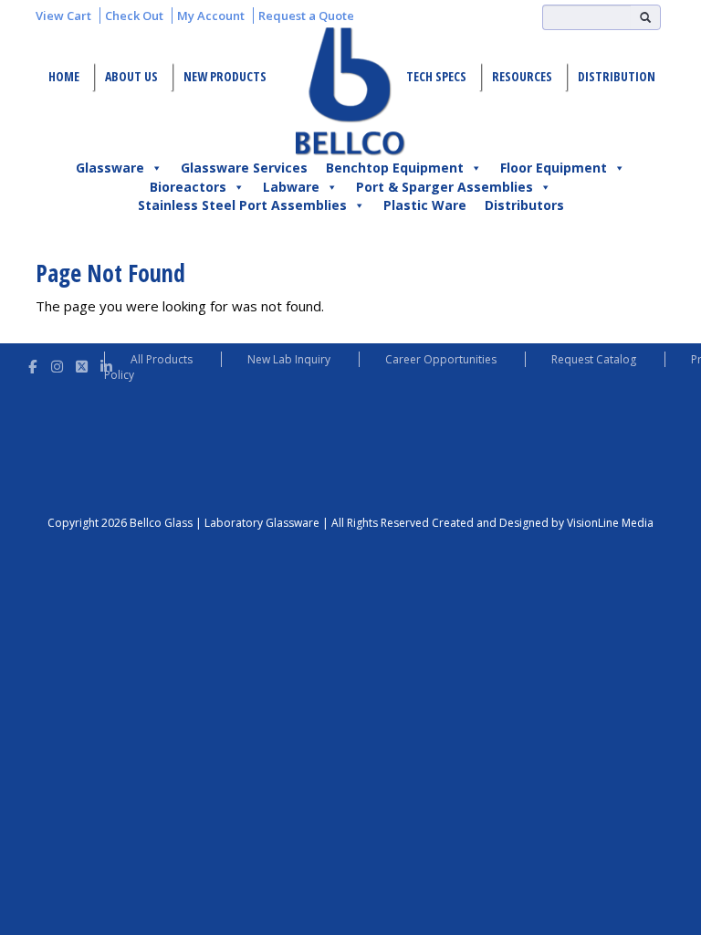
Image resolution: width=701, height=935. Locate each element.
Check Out (134, 15)
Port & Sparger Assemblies (444, 186)
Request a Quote (306, 15)
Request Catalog (593, 359)
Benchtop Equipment (395, 167)
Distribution (616, 76)
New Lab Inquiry (288, 359)
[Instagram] (57, 363)
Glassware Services (244, 167)
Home (63, 76)
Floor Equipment (553, 167)
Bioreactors (188, 186)
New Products (225, 76)
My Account (211, 15)
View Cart (63, 15)
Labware (291, 186)
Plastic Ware (424, 205)
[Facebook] (32, 363)
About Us (131, 76)
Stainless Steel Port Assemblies (242, 205)
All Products (162, 359)
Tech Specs (436, 76)
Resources (522, 76)
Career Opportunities (441, 359)
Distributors (524, 205)
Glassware (110, 167)
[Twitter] (81, 363)
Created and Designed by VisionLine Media (543, 523)
